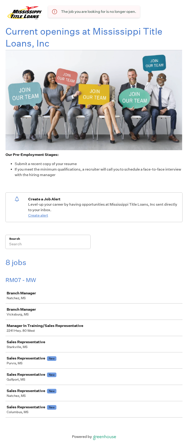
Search (14, 239)
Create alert (38, 215)
